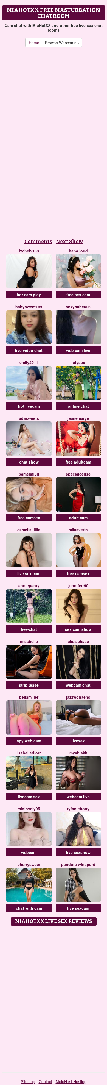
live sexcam (78, 908)
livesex (78, 740)
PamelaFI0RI (29, 474)
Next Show (69, 241)
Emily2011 (28, 362)
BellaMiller (28, 697)
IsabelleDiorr (29, 753)
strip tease (29, 685)
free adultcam (78, 462)
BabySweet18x (28, 306)
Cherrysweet (29, 864)
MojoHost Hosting (71, 1081)
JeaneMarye (78, 418)
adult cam (78, 517)
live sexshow (78, 852)
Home (34, 42)
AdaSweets (29, 418)
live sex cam (28, 573)
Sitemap (28, 1081)
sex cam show (78, 629)
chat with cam (29, 908)
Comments (38, 241)
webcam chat (78, 685)
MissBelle (29, 641)
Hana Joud (78, 251)
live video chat (29, 350)
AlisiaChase (78, 641)
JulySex (78, 362)
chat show (29, 462)
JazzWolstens (78, 697)
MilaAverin (78, 529)
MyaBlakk (78, 753)
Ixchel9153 (29, 251)
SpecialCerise (78, 474)
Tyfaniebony (78, 808)
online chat (78, 406)
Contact (45, 1081)
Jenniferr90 (78, 585)
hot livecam (29, 406)
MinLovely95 (29, 808)
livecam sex (29, 796)
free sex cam (78, 294)
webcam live (78, 796)
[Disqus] (53, 997)
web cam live (78, 350)
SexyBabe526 (78, 306)
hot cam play (29, 294)
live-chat (29, 629)
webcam (28, 852)
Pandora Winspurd (78, 864)
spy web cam (29, 740)
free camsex (29, 517)
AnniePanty (29, 585)
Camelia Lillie (28, 529)
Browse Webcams (61, 42)
